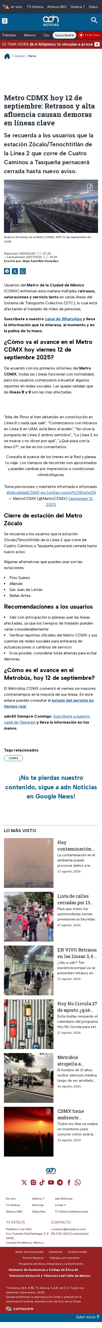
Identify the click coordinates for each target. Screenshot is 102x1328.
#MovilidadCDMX (23, 492)
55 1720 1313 (59, 1233)
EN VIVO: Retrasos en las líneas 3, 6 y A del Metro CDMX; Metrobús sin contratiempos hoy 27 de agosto (77, 953)
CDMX (13, 758)
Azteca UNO (57, 7)
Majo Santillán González (40, 261)
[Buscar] (95, 20)
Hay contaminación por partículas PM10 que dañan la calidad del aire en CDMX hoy (77, 845)
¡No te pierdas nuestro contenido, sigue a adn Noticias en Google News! (51, 787)
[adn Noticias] (51, 20)
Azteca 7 (78, 7)
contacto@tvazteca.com (68, 1229)
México (30, 35)
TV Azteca (35, 7)
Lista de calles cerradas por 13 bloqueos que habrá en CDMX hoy (74, 899)
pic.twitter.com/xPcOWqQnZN (68, 492)
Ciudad (19, 56)
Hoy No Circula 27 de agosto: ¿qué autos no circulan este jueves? (77, 1007)
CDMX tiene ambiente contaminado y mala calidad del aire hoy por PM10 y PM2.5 (77, 1114)
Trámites (9, 35)
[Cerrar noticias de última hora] (97, 44)
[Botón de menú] (4, 21)
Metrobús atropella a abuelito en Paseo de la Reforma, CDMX (76, 1060)
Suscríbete (64, 35)
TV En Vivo (92, 35)
